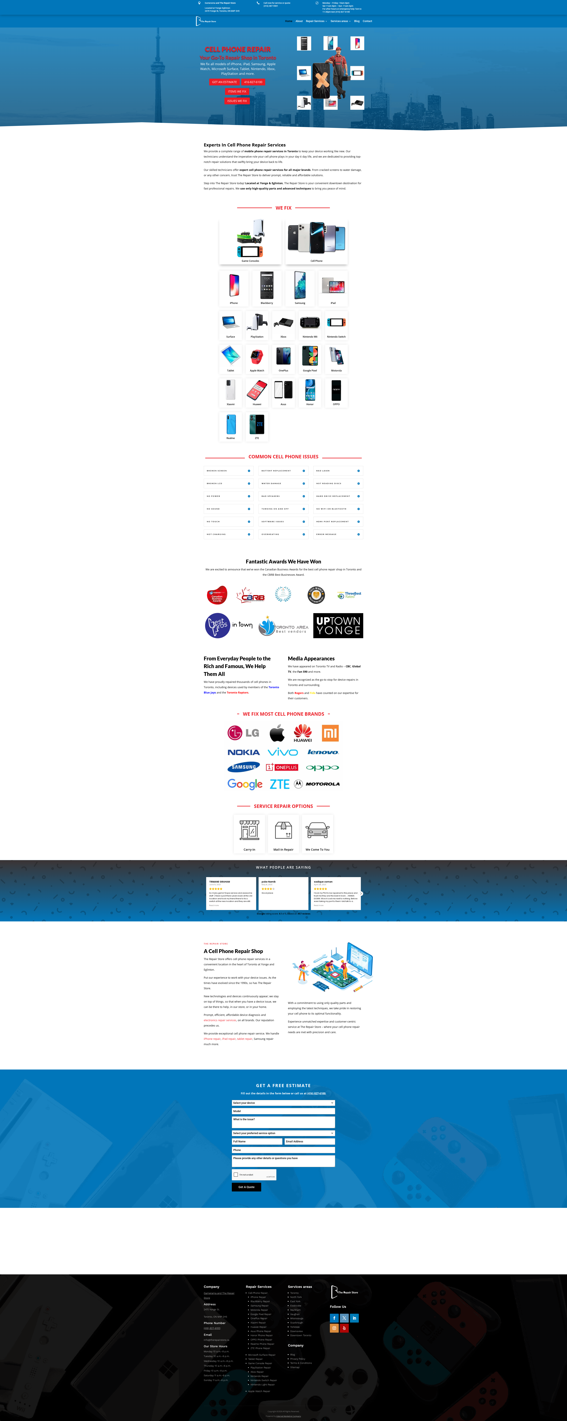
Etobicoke (295, 1305)
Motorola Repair (259, 1310)
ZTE (257, 438)
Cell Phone (316, 261)
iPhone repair (212, 1039)
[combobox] (283, 1103)
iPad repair (229, 1039)
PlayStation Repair (261, 1367)
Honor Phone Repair (262, 1335)
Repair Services (315, 21)
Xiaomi (230, 404)
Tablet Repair (255, 1359)
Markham (295, 1310)
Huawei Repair (259, 1327)
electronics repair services (220, 1020)
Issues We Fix (237, 101)
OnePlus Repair (259, 1318)
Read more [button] (214, 905)
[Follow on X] (344, 1318)
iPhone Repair (258, 1297)
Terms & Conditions (301, 1363)
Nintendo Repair (260, 1376)
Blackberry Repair (260, 1301)
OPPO (336, 404)
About (299, 21)
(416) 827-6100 (212, 1328)
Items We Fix (237, 91)
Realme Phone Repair (262, 1344)
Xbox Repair (257, 1371)
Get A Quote (246, 1187)
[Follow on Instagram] (334, 1328)
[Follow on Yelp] (344, 1328)
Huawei (257, 404)
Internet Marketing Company (288, 1416)
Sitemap (295, 1367)
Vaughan (295, 1314)
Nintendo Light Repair (263, 1384)
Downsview (297, 1331)
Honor (310, 404)
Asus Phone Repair (261, 1331)
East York (295, 1301)
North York (296, 1297)
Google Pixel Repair (261, 1314)
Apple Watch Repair (259, 1391)
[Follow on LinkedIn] (354, 1318)
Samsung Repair (260, 1305)
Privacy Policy (297, 1358)
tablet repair (244, 1039)
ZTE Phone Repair (260, 1348)
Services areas (339, 21)
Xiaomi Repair (258, 1322)
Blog (357, 21)
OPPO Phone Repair (261, 1339)
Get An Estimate (224, 82)
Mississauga (296, 1318)
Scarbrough (297, 1322)
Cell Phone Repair (258, 1293)
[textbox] (280, 1103)
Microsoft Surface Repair (262, 1354)
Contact (367, 21)
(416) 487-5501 (271, 6)
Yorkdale (295, 1327)
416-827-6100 (253, 82)
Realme (231, 438)
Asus (283, 404)
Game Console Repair (260, 1363)
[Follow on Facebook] (334, 1318)
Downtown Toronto (301, 1335)
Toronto (294, 1293)
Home (288, 21)
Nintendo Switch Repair (264, 1380)
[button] (361, 893)
